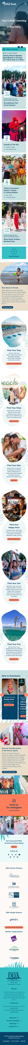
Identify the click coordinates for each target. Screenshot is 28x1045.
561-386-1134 (14, 1012)
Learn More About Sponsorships (14, 927)
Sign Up (14, 847)
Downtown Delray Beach (16, 1036)
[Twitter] (12, 854)
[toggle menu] (25, 3)
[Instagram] (16, 854)
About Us (13, 1018)
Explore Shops (14, 421)
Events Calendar (13, 1021)
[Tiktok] (10, 857)
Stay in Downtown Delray (14, 363)
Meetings (12, 1023)
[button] (22, 47)
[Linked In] (17, 857)
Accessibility (6, 1041)
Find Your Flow (14, 600)
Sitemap (23, 1041)
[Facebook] (8, 854)
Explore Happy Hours (14, 539)
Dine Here (13, 480)
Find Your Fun (14, 659)
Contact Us (13, 1026)
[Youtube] (19, 854)
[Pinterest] (14, 857)
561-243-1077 (14, 1008)
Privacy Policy (15, 1041)
